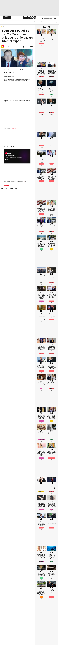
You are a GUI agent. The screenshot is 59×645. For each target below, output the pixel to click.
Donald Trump (41, 43)
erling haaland (41, 561)
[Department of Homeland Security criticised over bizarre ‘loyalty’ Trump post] (51, 307)
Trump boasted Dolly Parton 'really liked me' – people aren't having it (51, 384)
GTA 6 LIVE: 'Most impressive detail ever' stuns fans (51, 209)
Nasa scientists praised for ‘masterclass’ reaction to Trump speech (41, 90)
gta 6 (51, 43)
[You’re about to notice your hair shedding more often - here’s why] (51, 498)
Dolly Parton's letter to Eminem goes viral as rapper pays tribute (41, 296)
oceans (51, 561)
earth (51, 94)
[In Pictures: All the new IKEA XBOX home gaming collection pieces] (51, 635)
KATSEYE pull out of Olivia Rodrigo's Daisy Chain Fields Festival (41, 625)
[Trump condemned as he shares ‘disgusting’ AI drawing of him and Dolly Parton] (41, 31)
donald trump (51, 76)
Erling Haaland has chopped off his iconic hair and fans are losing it (41, 556)
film (41, 388)
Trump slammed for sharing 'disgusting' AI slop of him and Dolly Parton (41, 39)
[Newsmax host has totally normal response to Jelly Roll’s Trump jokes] (51, 152)
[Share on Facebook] (29, 46)
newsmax (51, 163)
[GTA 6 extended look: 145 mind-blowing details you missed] (41, 270)
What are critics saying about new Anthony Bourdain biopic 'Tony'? (41, 384)
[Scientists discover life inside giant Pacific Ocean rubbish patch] (41, 237)
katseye (41, 629)
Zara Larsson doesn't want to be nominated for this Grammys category (41, 453)
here (24, 181)
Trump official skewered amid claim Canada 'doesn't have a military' (41, 523)
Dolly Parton (51, 282)
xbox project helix (41, 319)
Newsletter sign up (48, 18)
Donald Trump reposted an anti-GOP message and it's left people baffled (51, 348)
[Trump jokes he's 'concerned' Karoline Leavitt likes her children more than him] (51, 65)
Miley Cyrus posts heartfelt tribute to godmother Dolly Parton (41, 417)
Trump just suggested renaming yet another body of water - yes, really (41, 72)
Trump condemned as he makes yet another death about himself (51, 178)
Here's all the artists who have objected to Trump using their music (41, 348)
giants (51, 439)
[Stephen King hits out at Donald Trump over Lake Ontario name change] (41, 101)
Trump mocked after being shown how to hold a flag (52, 522)
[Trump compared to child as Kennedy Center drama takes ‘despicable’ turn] (41, 170)
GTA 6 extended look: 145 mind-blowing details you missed (41, 277)
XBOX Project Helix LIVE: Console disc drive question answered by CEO (41, 315)
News (9, 21)
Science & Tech (28, 21)
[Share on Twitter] (31, 46)
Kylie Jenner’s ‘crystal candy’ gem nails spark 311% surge (51, 625)
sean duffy (41, 527)
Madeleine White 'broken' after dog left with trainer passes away (41, 486)
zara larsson (41, 458)
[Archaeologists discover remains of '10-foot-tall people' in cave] (51, 427)
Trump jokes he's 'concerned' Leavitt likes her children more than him (51, 72)
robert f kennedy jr (51, 458)
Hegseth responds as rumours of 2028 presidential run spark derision (41, 141)
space (41, 577)
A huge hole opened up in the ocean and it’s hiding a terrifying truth (51, 556)
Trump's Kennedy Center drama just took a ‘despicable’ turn (41, 178)
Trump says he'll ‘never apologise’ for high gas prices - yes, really (51, 367)
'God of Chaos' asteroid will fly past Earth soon (41, 574)
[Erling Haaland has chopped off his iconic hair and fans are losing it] (41, 549)
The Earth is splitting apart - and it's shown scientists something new (51, 90)
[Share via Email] (32, 46)
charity (41, 596)
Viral (35, 21)
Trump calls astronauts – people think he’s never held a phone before (51, 109)
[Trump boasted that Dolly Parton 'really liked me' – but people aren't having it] (51, 377)
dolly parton (41, 301)
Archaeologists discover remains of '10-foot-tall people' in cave (51, 434)
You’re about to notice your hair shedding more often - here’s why (51, 505)
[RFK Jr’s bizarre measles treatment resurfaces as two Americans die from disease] (51, 446)
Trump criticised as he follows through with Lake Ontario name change (51, 296)
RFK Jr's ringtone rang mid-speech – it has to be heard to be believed (51, 417)
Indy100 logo (29, 17)
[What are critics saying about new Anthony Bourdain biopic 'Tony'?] (41, 377)
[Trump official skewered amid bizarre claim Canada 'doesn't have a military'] (41, 515)
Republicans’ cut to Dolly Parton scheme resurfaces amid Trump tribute (51, 278)
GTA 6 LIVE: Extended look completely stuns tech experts (51, 39)
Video (47, 21)
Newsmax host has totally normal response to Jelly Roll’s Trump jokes (51, 160)
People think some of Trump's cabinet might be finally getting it (51, 591)
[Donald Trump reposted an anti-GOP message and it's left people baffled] (51, 341)
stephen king (41, 112)
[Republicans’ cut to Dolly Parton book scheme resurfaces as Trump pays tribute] (51, 270)
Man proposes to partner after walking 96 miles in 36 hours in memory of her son (41, 592)
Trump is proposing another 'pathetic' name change (41, 366)
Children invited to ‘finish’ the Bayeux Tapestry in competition (51, 575)
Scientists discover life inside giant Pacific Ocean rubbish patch (41, 245)
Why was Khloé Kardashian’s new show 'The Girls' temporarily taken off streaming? (41, 434)
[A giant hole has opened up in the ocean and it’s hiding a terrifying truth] (51, 549)
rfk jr (51, 420)
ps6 (51, 145)
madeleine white (41, 491)
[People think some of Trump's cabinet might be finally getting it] (51, 584)
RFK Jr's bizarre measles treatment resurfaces (51, 452)
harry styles (41, 509)
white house (41, 163)
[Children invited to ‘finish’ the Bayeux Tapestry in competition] (51, 567)
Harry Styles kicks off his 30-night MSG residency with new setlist (41, 505)
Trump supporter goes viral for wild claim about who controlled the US (51, 245)
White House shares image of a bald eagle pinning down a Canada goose (41, 160)
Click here (14, 128)
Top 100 (3, 21)
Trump (20, 21)
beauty (51, 509)
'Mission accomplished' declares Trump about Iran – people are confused (51, 487)
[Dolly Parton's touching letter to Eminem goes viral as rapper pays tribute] (41, 289)
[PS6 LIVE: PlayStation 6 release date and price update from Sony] (51, 134)
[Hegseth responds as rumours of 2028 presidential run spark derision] (41, 134)
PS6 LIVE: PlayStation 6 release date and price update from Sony (51, 142)
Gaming (14, 21)
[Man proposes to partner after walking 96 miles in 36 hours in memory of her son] (41, 584)
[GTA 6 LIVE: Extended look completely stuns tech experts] (51, 31)
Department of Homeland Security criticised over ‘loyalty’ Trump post (51, 315)
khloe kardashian (41, 439)
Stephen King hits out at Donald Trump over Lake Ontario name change (41, 109)
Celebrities (41, 21)
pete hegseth (41, 145)
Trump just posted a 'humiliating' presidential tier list (41, 227)
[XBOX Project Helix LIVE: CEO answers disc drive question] (41, 307)
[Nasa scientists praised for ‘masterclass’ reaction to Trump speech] (41, 83)
